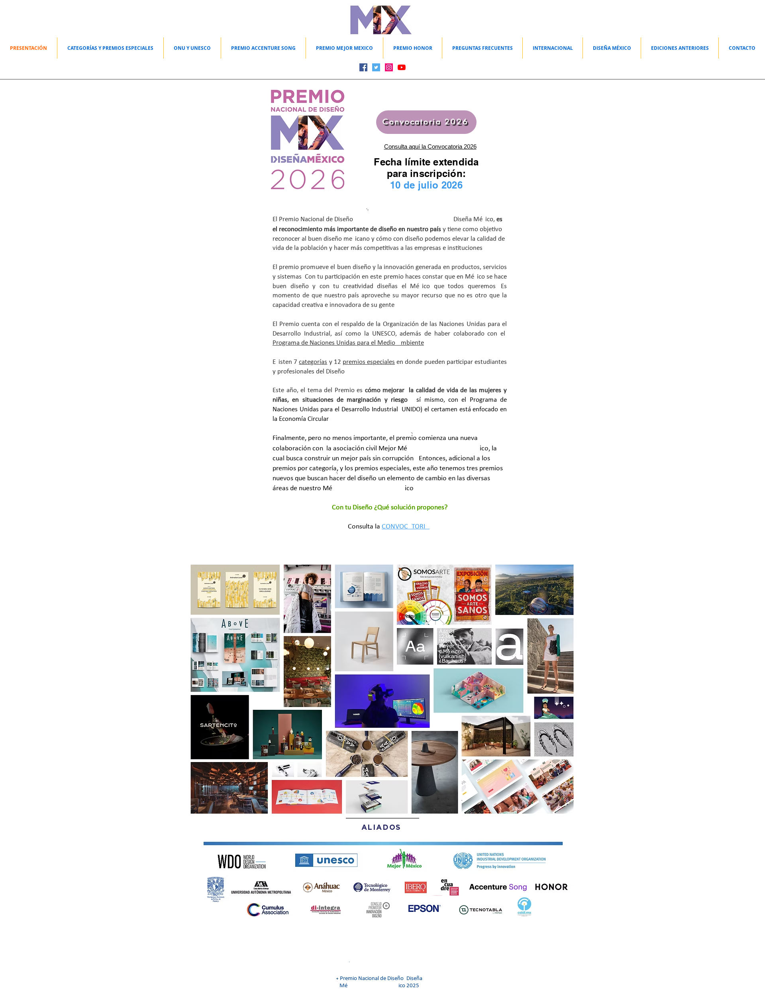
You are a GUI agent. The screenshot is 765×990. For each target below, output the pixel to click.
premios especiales (369, 362)
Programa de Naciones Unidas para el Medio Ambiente (348, 343)
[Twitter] (376, 67)
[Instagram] (389, 67)
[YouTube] (402, 67)
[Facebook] (363, 67)
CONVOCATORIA (406, 526)
